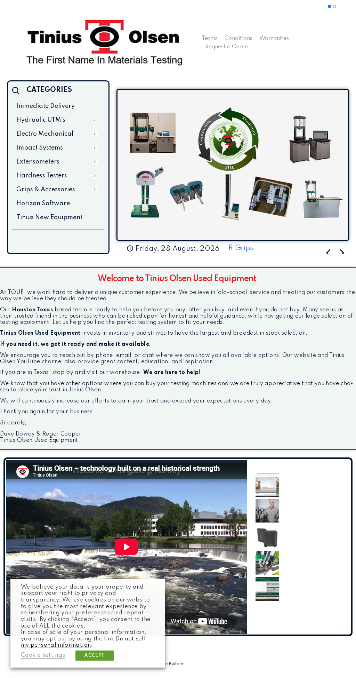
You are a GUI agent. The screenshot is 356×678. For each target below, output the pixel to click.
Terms (210, 38)
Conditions (238, 38)
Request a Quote (226, 47)
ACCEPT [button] (94, 655)
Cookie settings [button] (43, 655)
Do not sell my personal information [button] (83, 642)
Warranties (274, 38)
